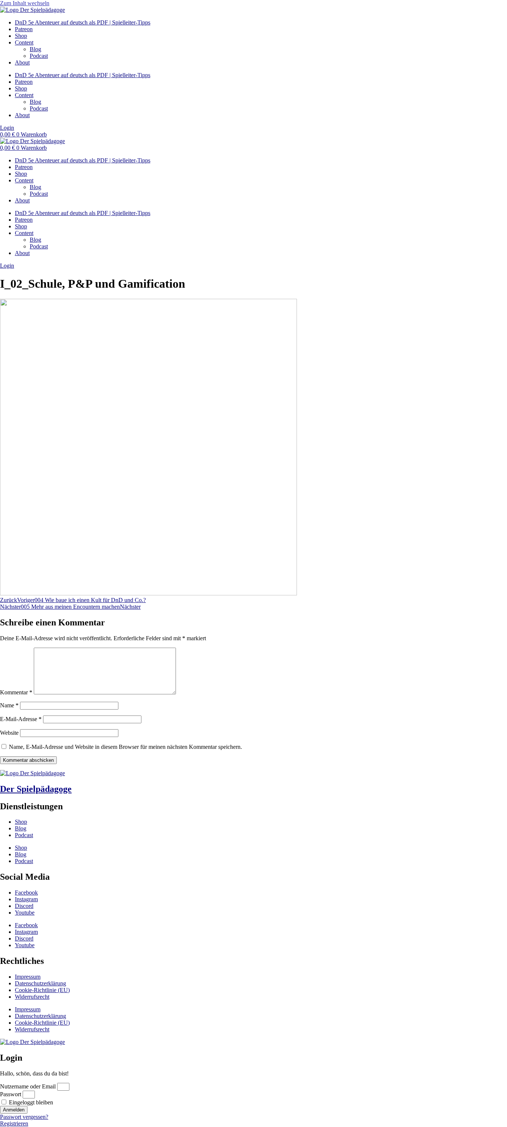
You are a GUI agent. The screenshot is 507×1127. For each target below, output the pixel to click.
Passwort (10, 1094)
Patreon (24, 29)
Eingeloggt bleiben (30, 1102)
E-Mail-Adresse (21, 719)
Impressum (27, 977)
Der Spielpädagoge (36, 789)
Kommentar (16, 692)
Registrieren (14, 1123)
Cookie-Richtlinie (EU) (42, 990)
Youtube (25, 912)
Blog (35, 49)
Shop (21, 36)
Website (9, 733)
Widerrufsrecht (32, 997)
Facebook (26, 892)
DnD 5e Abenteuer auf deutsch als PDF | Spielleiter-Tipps (82, 22)
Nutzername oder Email (28, 1086)
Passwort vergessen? (24, 1117)
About (22, 62)
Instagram (26, 899)
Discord (24, 906)
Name (9, 705)
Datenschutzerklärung (40, 983)
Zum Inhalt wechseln (24, 3)
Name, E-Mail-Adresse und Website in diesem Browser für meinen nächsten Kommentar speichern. (125, 747)
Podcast (39, 56)
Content (24, 42)
